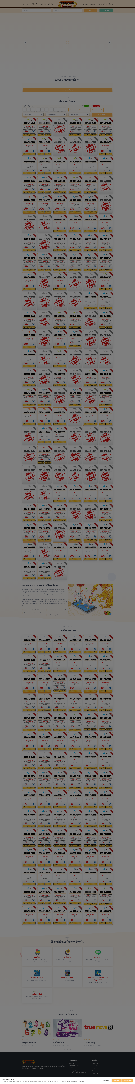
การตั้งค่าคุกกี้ (106, 1080)
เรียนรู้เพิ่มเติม (81, 1081)
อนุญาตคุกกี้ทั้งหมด (127, 1080)
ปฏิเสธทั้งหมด (117, 1080)
